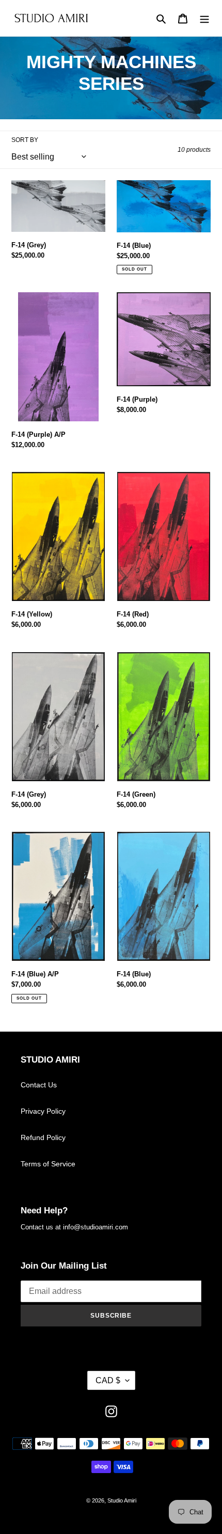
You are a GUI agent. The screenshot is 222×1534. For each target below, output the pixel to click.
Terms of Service (48, 1164)
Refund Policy (43, 1137)
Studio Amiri (121, 1500)
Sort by (24, 140)
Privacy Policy (43, 1111)
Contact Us (39, 1085)
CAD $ (108, 1380)
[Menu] (204, 18)
